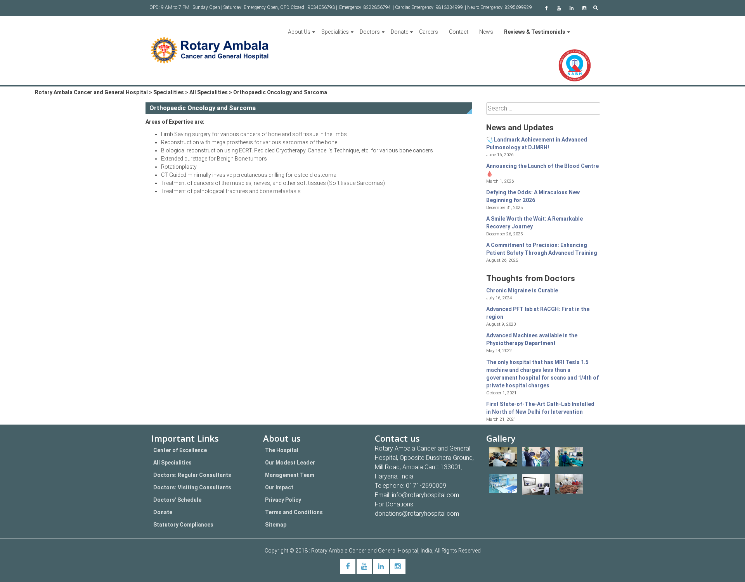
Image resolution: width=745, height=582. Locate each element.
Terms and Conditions (294, 512)
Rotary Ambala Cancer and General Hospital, (366, 550)
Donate (399, 32)
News (486, 32)
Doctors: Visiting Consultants (192, 487)
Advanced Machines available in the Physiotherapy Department (531, 339)
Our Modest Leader (290, 462)
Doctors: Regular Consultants (192, 475)
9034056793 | (322, 7)
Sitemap (275, 525)
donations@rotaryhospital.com (417, 513)
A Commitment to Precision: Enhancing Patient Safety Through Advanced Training (541, 249)
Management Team (289, 475)
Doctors (370, 32)
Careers (428, 32)
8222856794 (377, 7)
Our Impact (279, 487)
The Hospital (281, 450)
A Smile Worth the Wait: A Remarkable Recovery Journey (534, 223)
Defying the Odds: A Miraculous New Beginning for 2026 (533, 196)
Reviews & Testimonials (534, 32)
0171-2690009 (426, 485)
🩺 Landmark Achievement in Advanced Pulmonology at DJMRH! (536, 143)
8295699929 (518, 7)
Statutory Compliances (183, 525)
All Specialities (172, 462)
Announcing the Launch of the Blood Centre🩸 (542, 170)
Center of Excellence (180, 450)
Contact (458, 32)
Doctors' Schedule (177, 500)
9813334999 (449, 7)
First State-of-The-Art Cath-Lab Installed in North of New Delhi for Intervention (540, 408)
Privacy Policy (283, 500)
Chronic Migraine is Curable (522, 290)
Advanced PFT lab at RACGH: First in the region (537, 313)
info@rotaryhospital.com (425, 495)
